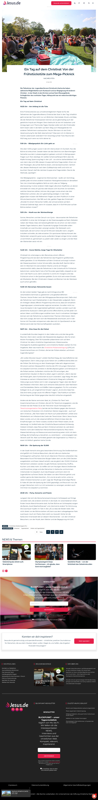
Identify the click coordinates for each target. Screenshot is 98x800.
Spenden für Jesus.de (8, 680)
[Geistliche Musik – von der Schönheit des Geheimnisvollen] (81, 552)
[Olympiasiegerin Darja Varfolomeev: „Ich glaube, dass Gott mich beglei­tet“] (49, 552)
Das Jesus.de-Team (8, 672)
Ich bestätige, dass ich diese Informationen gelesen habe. (50, 620)
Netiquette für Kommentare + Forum (13, 676)
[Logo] (17, 704)
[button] (75, 3)
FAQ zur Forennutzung (9, 678)
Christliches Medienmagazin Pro (18, 526)
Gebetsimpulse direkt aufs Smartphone (46, 682)
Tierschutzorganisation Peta (31, 408)
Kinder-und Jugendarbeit (38, 528)
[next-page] (6, 571)
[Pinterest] (57, 532)
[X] (89, 3)
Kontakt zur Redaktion (9, 668)
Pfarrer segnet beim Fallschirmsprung (76, 711)
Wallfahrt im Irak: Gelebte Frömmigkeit (76, 718)
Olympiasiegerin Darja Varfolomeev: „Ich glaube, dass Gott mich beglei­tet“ (47, 564)
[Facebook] (79, 3)
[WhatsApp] (61, 532)
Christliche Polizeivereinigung (55, 347)
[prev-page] (3, 571)
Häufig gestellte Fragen (9, 674)
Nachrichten (49, 78)
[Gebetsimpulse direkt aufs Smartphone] (16, 552)
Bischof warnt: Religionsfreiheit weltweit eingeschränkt (80, 708)
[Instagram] (84, 3)
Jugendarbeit (25, 528)
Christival (16, 528)
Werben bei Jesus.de (8, 682)
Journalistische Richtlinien (10, 670)
